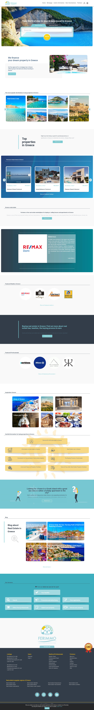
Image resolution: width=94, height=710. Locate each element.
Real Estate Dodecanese (12, 686)
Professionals (52, 665)
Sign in (29, 658)
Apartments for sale (12, 658)
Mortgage (49, 3)
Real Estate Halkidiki (32, 683)
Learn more (12, 73)
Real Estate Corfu (73, 683)
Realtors (51, 660)
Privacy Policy (73, 665)
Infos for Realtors (53, 668)
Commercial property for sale (14, 660)
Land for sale (10, 661)
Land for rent (10, 670)
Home (44, 3)
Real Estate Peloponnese (54, 683)
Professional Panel (54, 658)
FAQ (71, 668)
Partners (79, 3)
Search (47, 36)
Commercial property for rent (14, 668)
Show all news (47, 567)
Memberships (73, 658)
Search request (53, 661)
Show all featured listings (46, 194)
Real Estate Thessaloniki (54, 684)
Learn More (71, 258)
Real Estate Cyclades (74, 684)
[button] (87, 3)
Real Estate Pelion (11, 684)
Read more (58, 141)
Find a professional (54, 666)
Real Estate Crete (10, 683)
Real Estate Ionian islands (33, 686)
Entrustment (52, 663)
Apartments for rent (12, 666)
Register (30, 656)
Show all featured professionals (46, 374)
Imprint (71, 661)
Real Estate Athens (32, 684)
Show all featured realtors (47, 305)
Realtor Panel (52, 656)
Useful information (59, 3)
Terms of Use (73, 666)
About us (72, 656)
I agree (47, 708)
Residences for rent (12, 665)
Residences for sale (12, 656)
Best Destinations (71, 3)
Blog (71, 660)
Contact (72, 663)
